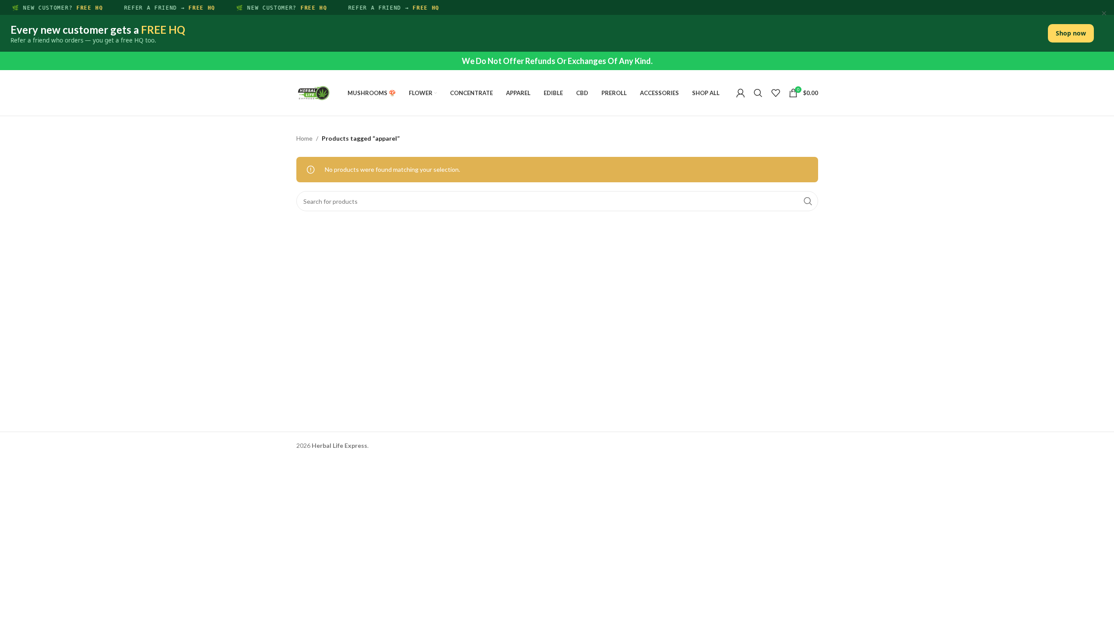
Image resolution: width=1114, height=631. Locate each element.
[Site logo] (313, 92)
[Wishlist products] (775, 93)
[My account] (740, 93)
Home (304, 138)
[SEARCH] (808, 201)
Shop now (1071, 33)
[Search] (758, 93)
